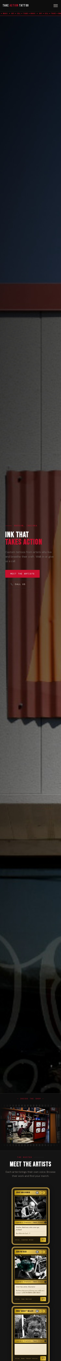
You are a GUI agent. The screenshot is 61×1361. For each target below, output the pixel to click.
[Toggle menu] (55, 6)
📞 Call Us (18, 584)
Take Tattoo (16, 5)
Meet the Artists (22, 573)
